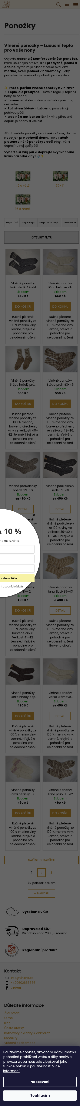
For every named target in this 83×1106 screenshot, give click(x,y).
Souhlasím (40, 1095)
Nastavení (40, 1081)
